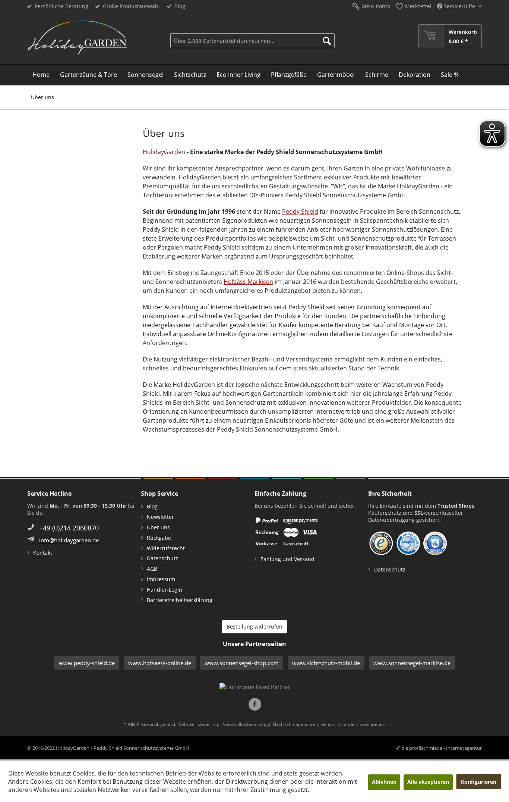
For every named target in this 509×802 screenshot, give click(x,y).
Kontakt (42, 552)
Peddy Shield (300, 211)
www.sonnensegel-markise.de (411, 663)
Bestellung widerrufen (254, 626)
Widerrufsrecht (166, 548)
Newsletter (160, 516)
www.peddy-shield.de (87, 663)
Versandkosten (238, 724)
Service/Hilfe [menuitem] (459, 6)
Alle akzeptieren (428, 781)
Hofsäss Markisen (248, 282)
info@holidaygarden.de (69, 540)
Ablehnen (384, 781)
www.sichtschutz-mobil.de (326, 663)
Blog (179, 6)
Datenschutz (162, 558)
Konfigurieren (478, 781)
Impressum (161, 579)
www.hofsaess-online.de (159, 663)
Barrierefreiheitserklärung (179, 600)
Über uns (158, 527)
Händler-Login (164, 589)
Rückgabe (159, 537)
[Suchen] (327, 40)
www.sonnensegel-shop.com (242, 663)
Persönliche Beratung (61, 6)
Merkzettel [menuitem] (418, 6)
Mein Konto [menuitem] (375, 6)
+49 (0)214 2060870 (69, 527)
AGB (152, 568)
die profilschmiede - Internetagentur (441, 748)
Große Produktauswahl (131, 6)
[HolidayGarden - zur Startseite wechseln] (77, 38)
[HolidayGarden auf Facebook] (254, 705)
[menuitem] (252, 36)
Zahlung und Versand (287, 559)
